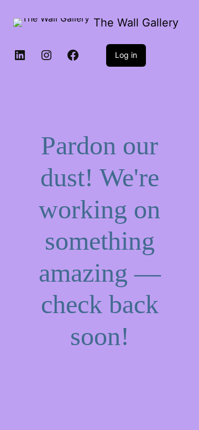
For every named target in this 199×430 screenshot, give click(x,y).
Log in (126, 55)
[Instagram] (46, 55)
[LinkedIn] (20, 55)
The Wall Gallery (136, 22)
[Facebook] (73, 55)
